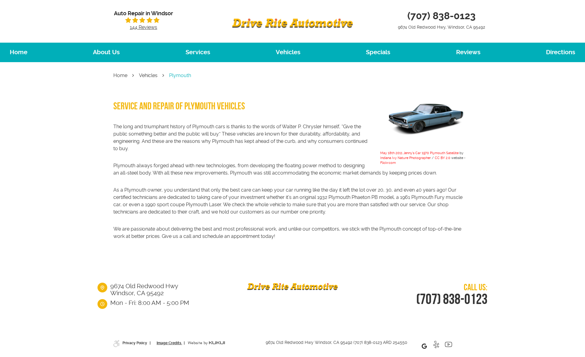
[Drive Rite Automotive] (292, 23)
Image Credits (169, 343)
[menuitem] (18, 52)
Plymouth (180, 75)
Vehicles (288, 52)
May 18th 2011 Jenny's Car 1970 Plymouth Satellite (419, 153)
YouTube (448, 346)
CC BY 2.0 (442, 158)
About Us (106, 52)
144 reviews (143, 27)
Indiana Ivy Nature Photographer (405, 158)
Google (424, 346)
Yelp (436, 346)
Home (18, 52)
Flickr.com (388, 163)
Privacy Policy (135, 343)
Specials (378, 52)
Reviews (468, 52)
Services (198, 52)
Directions (560, 52)
